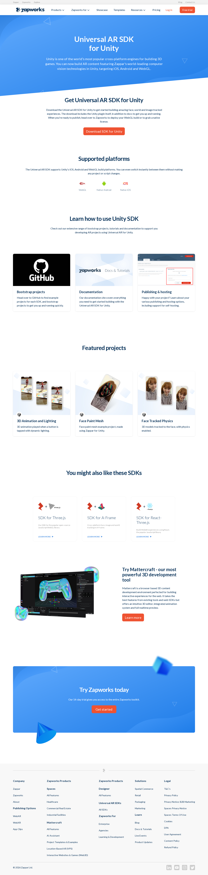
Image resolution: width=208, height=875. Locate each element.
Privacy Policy (171, 795)
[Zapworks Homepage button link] (30, 10)
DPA (166, 827)
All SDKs (103, 809)
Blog (180, 2)
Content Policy (171, 840)
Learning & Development (111, 837)
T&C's (167, 788)
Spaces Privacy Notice (175, 808)
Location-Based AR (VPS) (59, 848)
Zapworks (26, 2)
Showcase (102, 9)
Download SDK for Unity (104, 131)
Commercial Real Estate (59, 808)
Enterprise (104, 824)
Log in (169, 9)
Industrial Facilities (56, 814)
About (16, 801)
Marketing (140, 808)
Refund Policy (171, 847)
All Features (53, 795)
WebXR (17, 822)
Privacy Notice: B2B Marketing (179, 801)
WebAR (17, 816)
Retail (138, 795)
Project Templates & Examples (62, 842)
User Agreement (172, 834)
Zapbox (37, 2)
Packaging (140, 801)
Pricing (156, 9)
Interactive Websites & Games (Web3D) (67, 855)
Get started (104, 709)
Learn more (44, 536)
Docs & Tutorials (143, 829)
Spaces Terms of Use (175, 814)
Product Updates (143, 842)
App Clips (18, 829)
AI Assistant (53, 835)
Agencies (103, 830)
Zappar (16, 2)
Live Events (141, 835)
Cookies (168, 821)
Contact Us (190, 2)
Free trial (187, 9)
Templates (119, 9)
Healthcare (52, 801)
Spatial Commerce (144, 788)
